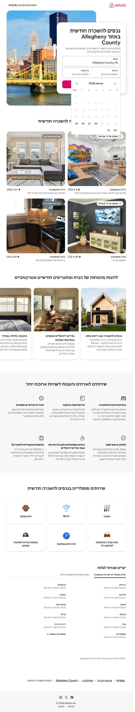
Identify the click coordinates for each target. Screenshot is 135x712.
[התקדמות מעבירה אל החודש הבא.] (77, 83)
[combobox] (91, 63)
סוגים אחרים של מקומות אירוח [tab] (74, 574)
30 (115, 130)
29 (76, 123)
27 (89, 123)
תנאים (61, 706)
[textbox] (106, 74)
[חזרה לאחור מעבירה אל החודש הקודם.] (115, 83)
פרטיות (71, 706)
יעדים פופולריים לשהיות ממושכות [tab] (110, 574)
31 (109, 130)
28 (83, 123)
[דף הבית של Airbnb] (117, 5)
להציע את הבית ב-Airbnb (23, 5)
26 (95, 123)
